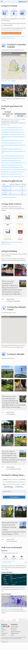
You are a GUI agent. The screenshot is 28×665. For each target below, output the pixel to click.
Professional (14, 624)
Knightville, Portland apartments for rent (11, 149)
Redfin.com (6, 124)
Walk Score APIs (14, 628)
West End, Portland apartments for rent (11, 174)
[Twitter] (2, 626)
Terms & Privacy (4, 633)
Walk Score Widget (14, 626)
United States (4, 80)
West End (5, 192)
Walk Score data (8, 609)
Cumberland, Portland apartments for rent (12, 130)
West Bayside (4, 30)
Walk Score (4, 624)
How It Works (3, 629)
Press (2, 631)
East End (5, 194)
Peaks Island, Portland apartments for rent (12, 167)
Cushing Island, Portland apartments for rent (12, 132)
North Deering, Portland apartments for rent (12, 158)
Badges (12, 635)
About (2, 628)
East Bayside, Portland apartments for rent (12, 140)
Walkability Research (15, 633)
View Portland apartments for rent (10, 36)
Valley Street (19, 30)
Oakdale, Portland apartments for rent (11, 160)
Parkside (11, 30)
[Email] (6, 626)
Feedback (3, 635)
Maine (9, 80)
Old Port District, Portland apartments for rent (13, 162)
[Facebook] (4, 626)
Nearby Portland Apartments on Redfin (11, 33)
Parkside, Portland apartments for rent (11, 165)
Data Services (13, 629)
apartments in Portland (13, 119)
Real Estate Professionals (15, 631)
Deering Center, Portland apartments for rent (13, 134)
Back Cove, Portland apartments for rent (11, 127)
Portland (13, 80)
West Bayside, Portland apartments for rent (12, 172)
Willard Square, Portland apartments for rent (12, 176)
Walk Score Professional (11, 547)
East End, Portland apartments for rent (11, 143)
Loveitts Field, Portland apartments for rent (12, 156)
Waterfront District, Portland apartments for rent (14, 169)
